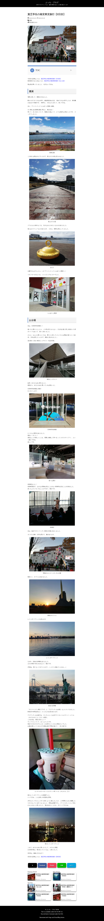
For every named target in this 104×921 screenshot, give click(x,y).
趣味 (30, 20)
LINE (61, 865)
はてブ (71, 865)
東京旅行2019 (33, 22)
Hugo (49, 917)
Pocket (52, 865)
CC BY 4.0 (59, 912)
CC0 (61, 914)
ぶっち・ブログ (52, 2)
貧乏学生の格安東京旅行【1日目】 (51, 79)
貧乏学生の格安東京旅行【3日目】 (51, 857)
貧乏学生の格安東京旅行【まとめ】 (54, 81)
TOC (37, 70)
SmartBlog (57, 917)
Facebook (42, 865)
